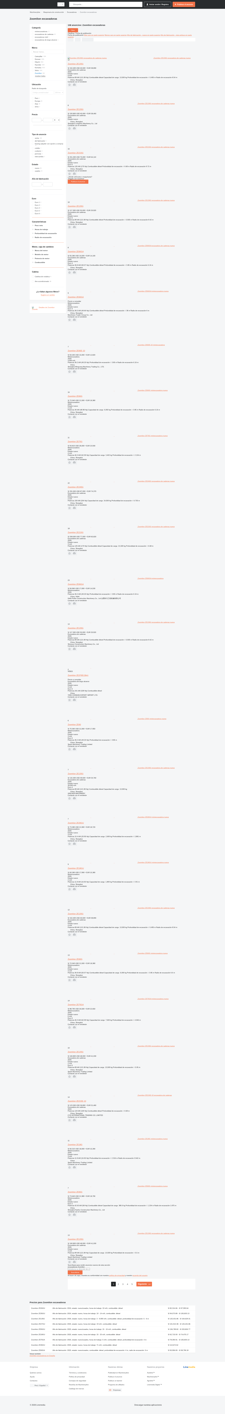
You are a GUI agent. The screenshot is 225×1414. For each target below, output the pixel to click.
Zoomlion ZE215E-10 (77, 1101)
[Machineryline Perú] (42, 4)
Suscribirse (75, 1272)
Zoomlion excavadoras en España (42, 1356)
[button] (70, 85)
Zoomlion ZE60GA (76, 251)
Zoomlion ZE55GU (38, 1329)
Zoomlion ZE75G (75, 442)
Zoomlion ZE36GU (38, 1345)
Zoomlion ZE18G (75, 1145)
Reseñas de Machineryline (79, 1385)
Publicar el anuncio (78, 182)
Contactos (33, 1381)
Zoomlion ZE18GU (76, 868)
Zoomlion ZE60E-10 (76, 351)
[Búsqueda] (71, 4)
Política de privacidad (77, 1377)
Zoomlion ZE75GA (76, 1005)
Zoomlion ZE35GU (38, 1313)
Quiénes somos (35, 1373)
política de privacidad (117, 1275)
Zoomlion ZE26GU (76, 823)
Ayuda (32, 1377)
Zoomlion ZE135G (75, 64)
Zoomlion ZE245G (75, 487)
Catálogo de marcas (76, 1389)
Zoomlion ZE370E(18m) (78, 675)
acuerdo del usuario (140, 1275)
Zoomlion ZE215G (75, 153)
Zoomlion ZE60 (74, 724)
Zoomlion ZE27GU (38, 1324)
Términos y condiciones (77, 1373)
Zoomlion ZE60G (75, 396)
